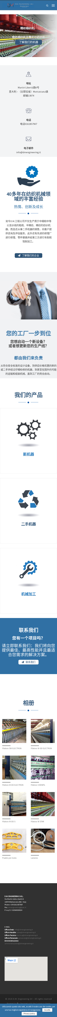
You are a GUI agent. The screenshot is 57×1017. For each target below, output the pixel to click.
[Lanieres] (43, 841)
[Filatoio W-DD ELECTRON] (14, 768)
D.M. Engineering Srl (22, 999)
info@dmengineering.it (24, 929)
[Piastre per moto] (14, 841)
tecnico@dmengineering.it (27, 935)
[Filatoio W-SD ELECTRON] (43, 731)
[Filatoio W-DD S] (14, 804)
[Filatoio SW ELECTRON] (14, 731)
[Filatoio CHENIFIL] (43, 768)
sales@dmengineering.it (26, 932)
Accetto (47, 1010)
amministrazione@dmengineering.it (19, 943)
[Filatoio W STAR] (43, 804)
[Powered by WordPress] (18, 1003)
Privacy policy (29, 1014)
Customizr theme (43, 1003)
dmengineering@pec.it (17, 907)
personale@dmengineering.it (29, 938)
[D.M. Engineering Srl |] (18, 5)
